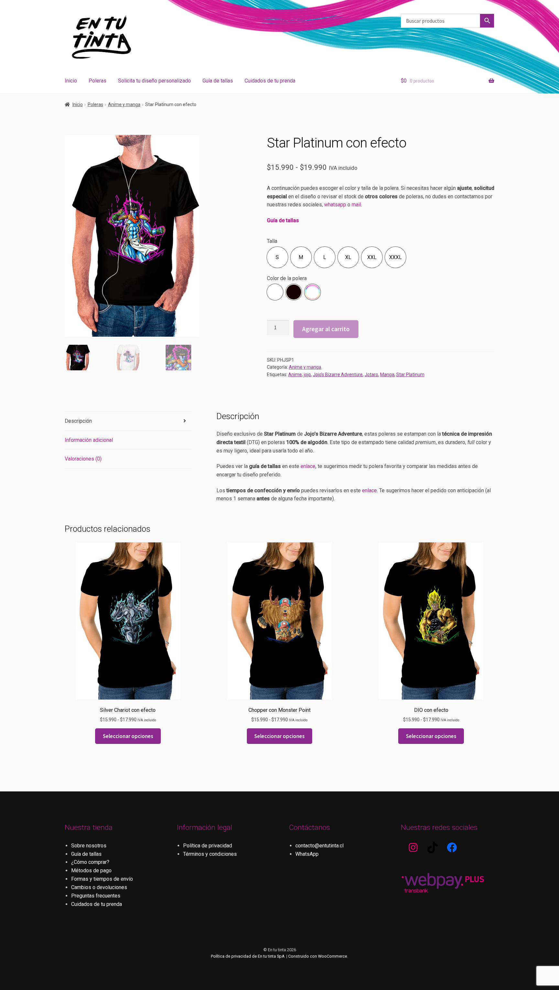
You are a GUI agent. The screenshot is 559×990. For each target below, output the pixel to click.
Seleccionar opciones (128, 736)
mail (356, 204)
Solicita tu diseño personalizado (154, 81)
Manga (387, 374)
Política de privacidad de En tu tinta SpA (248, 956)
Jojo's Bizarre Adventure (338, 374)
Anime (295, 374)
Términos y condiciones (210, 854)
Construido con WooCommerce (317, 956)
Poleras (97, 81)
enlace (308, 466)
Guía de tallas (218, 81)
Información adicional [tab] (89, 440)
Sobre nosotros (88, 846)
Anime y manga (124, 104)
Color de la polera (287, 278)
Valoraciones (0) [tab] (83, 459)
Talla (272, 241)
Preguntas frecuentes (95, 896)
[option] (277, 257)
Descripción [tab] (78, 421)
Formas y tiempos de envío (102, 879)
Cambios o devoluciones (99, 887)
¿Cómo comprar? (90, 862)
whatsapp (335, 204)
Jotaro (371, 374)
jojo (307, 374)
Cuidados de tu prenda (270, 81)
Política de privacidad (207, 846)
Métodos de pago (91, 870)
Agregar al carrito (326, 329)
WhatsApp (307, 854)
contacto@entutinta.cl (319, 846)
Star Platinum (410, 374)
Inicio (71, 81)
